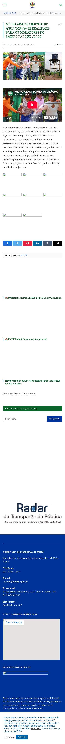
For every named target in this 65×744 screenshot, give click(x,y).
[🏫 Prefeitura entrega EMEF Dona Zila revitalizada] (32, 278)
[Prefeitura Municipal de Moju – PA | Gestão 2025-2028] (32, 5)
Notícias (58, 45)
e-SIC (19, 604)
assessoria (26, 701)
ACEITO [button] (22, 736)
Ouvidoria (8, 604)
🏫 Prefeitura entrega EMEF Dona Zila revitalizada (33, 297)
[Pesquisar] (60, 5)
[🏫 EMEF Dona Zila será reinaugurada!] (32, 319)
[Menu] (5, 5)
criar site (24, 698)
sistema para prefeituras (45, 698)
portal (10, 45)
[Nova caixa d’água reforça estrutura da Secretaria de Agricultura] (32, 361)
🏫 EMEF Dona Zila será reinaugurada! (26, 339)
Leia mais (36, 728)
